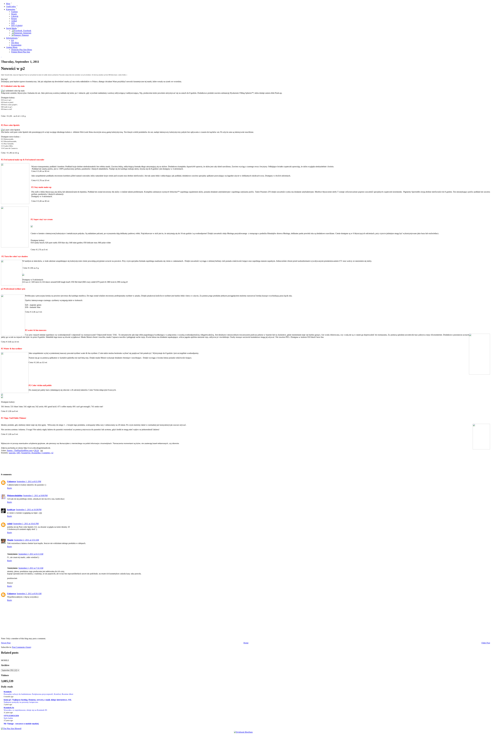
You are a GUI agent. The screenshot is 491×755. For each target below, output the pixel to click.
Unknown (11, 481)
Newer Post (5, 643)
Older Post (485, 643)
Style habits (8, 718)
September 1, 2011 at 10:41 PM (26, 524)
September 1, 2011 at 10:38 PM (28, 509)
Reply (9, 488)
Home (245, 643)
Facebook (26, 30)
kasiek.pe (11, 509)
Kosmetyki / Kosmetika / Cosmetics (35, 453)
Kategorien (10, 9)
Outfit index (11, 6)
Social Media (11, 28)
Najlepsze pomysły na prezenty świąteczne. (21, 702)
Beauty (14, 14)
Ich (12, 40)
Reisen (14, 18)
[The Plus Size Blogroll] (11, 728)
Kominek (8, 692)
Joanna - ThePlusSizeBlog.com (20, 450)
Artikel (14, 21)
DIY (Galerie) (17, 25)
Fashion (14, 12)
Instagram (26, 33)
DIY (13, 23)
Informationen (12, 38)
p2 (52, 453)
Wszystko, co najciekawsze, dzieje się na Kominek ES (25, 710)
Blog (8, 4)
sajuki (9, 524)
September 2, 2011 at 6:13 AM (30, 554)
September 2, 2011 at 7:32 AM (30, 568)
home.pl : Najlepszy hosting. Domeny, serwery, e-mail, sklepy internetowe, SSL (38, 700)
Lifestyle (14, 16)
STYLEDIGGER (11, 716)
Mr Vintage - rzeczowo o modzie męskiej (21, 724)
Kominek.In (9, 708)
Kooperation (16, 45)
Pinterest (25, 35)
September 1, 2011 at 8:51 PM (29, 481)
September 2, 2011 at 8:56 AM (29, 593)
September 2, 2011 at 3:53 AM (26, 540)
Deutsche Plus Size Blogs (21, 50)
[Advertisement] (46, 464)
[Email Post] (41, 450)
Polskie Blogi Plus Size (20, 52)
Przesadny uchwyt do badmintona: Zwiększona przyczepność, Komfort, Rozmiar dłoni (38, 694)
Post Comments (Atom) (21, 647)
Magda (10, 540)
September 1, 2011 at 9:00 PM (35, 495)
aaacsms (12, 453)
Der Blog (15, 43)
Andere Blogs (11, 47)
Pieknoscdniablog (14, 495)
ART (18, 453)
